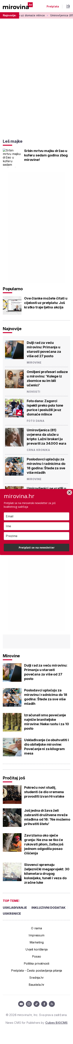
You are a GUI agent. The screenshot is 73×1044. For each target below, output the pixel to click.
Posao (36, 956)
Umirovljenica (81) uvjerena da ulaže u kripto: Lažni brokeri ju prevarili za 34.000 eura (46, 436)
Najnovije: (9, 15)
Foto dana (36, 420)
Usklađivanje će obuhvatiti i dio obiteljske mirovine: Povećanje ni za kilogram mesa (46, 746)
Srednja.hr (36, 977)
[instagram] (29, 1004)
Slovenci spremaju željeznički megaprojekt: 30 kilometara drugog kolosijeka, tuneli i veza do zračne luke (46, 873)
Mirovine (34, 362)
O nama (36, 928)
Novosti (33, 391)
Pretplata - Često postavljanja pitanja (36, 970)
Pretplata (53, 6)
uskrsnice (12, 913)
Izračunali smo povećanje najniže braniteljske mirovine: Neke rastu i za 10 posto (46, 721)
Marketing (37, 942)
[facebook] (44, 1004)
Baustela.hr (36, 984)
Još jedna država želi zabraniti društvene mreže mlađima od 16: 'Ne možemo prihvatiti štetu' (47, 817)
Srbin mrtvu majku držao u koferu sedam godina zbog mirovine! (46, 155)
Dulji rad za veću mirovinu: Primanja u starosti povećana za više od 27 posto (44, 349)
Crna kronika (38, 449)
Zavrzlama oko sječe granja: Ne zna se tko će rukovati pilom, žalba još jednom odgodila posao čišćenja (43, 844)
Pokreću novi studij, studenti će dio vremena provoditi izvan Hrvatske (44, 792)
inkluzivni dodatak (48, 907)
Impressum (36, 935)
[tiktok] (36, 1004)
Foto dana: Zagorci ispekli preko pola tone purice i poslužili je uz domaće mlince (45, 407)
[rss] (52, 1004)
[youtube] (21, 1004)
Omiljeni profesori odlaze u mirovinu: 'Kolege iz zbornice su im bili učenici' (47, 378)
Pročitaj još (14, 777)
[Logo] (18, 6)
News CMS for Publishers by (36, 1023)
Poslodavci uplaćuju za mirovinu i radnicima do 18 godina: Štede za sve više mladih (46, 465)
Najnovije (12, 328)
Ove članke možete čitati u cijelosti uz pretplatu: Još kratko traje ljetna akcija (45, 302)
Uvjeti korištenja (36, 949)
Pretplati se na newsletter (36, 547)
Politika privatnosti (36, 963)
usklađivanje (15, 907)
